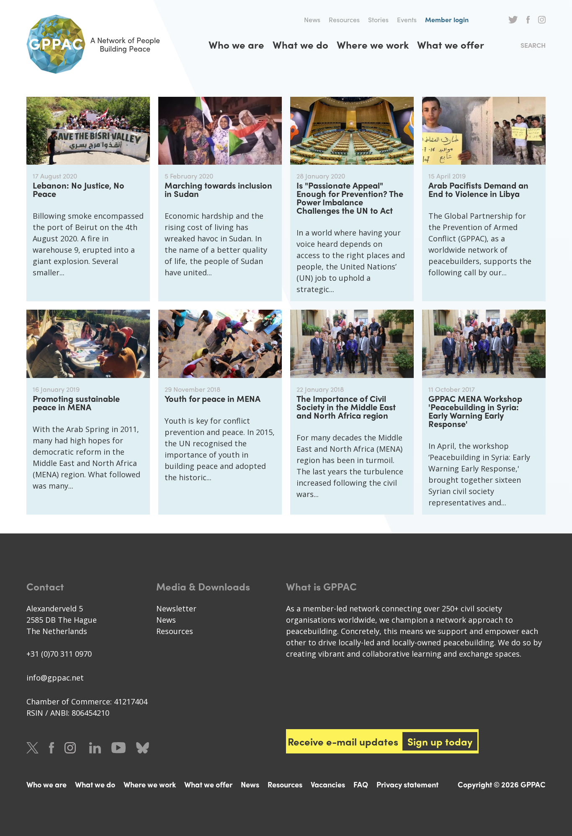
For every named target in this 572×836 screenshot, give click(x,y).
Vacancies (328, 784)
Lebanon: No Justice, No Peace (78, 189)
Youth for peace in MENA (212, 398)
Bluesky (142, 747)
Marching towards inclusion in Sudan (218, 189)
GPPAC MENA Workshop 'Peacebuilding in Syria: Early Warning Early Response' (475, 411)
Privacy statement (407, 784)
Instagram (542, 19)
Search (533, 45)
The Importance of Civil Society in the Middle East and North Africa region (346, 406)
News (312, 19)
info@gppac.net (55, 678)
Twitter (513, 19)
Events (407, 19)
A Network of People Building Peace (125, 44)
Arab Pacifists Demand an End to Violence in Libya (478, 189)
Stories (378, 19)
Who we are (236, 44)
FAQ (360, 784)
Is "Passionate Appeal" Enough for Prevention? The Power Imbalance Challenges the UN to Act (349, 197)
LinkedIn (95, 747)
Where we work (373, 44)
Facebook (528, 19)
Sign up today (439, 741)
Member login (447, 19)
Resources (344, 19)
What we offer (450, 44)
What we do (300, 44)
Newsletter (176, 608)
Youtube (118, 747)
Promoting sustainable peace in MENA (76, 402)
